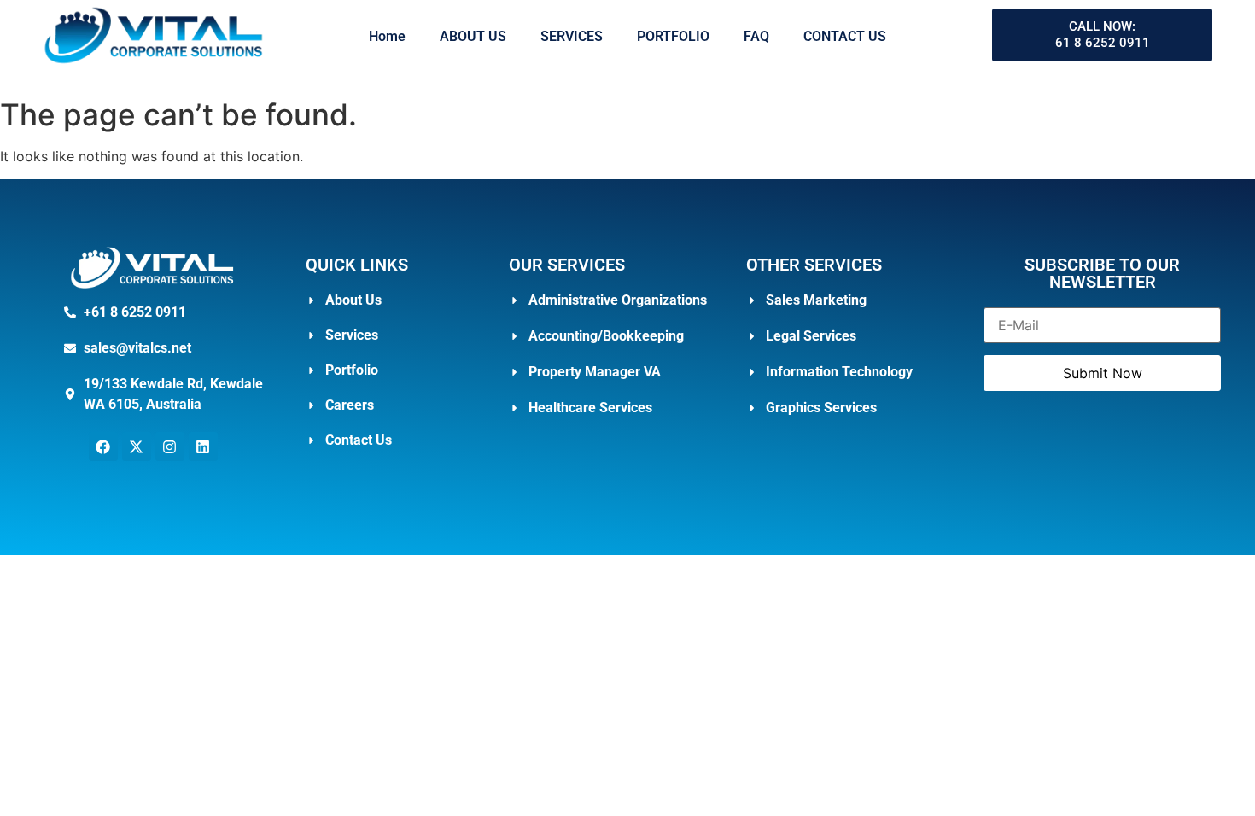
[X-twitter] (136, 446)
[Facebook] (103, 446)
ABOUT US (473, 36)
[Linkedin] (203, 446)
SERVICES (571, 36)
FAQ (756, 36)
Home (387, 36)
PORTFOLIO (673, 36)
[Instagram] (169, 446)
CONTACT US (844, 36)
